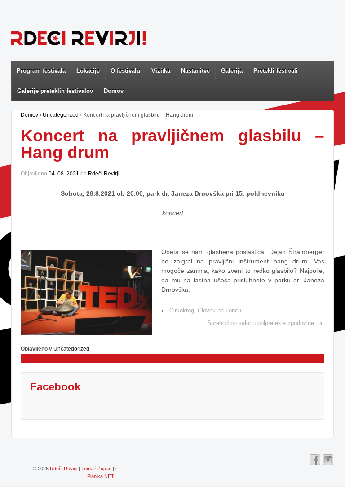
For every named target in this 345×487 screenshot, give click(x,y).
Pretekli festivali (275, 70)
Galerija (232, 70)
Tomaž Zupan (96, 468)
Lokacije (88, 70)
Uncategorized (61, 115)
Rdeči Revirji (103, 174)
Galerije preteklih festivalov (55, 91)
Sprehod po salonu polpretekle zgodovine (260, 323)
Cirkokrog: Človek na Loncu (205, 310)
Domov (114, 91)
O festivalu (125, 70)
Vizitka (160, 70)
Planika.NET (100, 476)
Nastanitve (195, 70)
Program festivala (41, 70)
